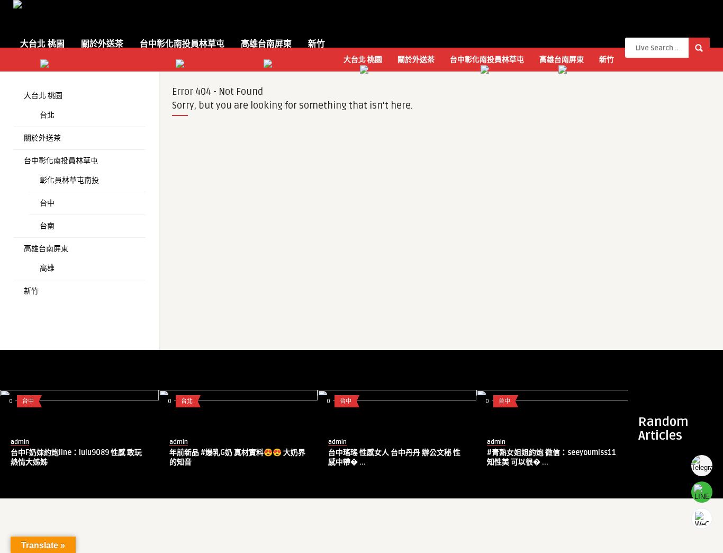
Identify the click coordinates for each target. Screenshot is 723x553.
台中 (47, 203)
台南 (47, 225)
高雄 (47, 268)
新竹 (316, 44)
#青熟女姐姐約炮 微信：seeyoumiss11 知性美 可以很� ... (551, 457)
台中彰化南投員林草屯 (182, 44)
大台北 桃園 (42, 44)
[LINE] (701, 492)
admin (20, 442)
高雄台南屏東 (266, 44)
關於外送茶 (102, 44)
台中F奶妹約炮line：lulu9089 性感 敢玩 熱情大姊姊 (76, 457)
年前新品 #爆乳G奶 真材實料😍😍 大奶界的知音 (237, 457)
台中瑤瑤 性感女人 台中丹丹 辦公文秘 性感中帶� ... (394, 457)
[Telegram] (701, 465)
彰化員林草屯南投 (69, 180)
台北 (47, 115)
